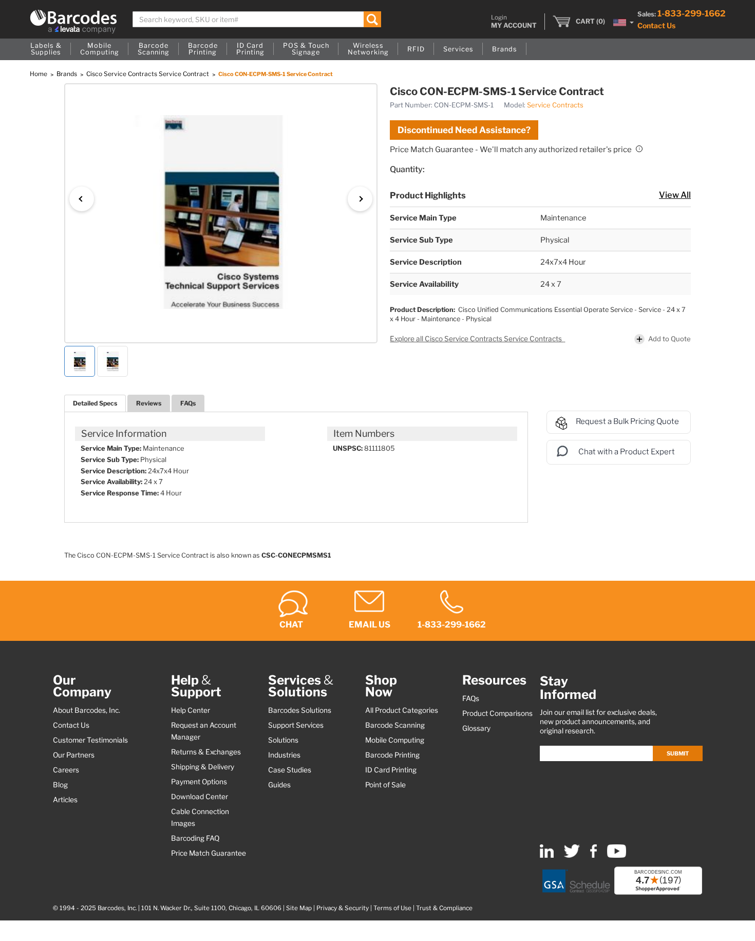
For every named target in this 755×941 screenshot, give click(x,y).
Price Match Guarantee (208, 853)
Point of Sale (385, 785)
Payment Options (199, 782)
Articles (65, 800)
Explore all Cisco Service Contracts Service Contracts (476, 339)
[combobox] (257, 19)
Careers (66, 770)
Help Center (190, 710)
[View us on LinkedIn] (547, 855)
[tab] (95, 403)
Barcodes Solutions (299, 710)
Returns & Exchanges (206, 752)
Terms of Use (392, 908)
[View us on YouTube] (616, 855)
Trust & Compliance (444, 908)
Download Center (199, 796)
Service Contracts (555, 105)
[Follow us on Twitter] (572, 855)
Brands (67, 74)
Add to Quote (669, 339)
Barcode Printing (392, 755)
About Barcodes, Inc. (86, 710)
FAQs (188, 403)
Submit (678, 753)
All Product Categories (401, 710)
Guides (279, 785)
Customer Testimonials (90, 740)
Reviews (148, 403)
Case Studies (289, 770)
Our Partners (74, 755)
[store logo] (73, 21)
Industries (284, 755)
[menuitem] (46, 49)
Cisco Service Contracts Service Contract (148, 74)
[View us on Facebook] (593, 855)
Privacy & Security (342, 908)
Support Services (296, 725)
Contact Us (656, 25)
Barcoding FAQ (195, 838)
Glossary (476, 728)
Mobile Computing (394, 740)
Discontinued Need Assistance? (464, 130)
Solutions (283, 740)
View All (675, 195)
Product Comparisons (497, 713)
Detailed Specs (95, 403)
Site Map (299, 908)
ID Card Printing (391, 770)
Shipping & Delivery (202, 767)
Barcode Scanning (395, 725)
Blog (60, 785)
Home (39, 74)
